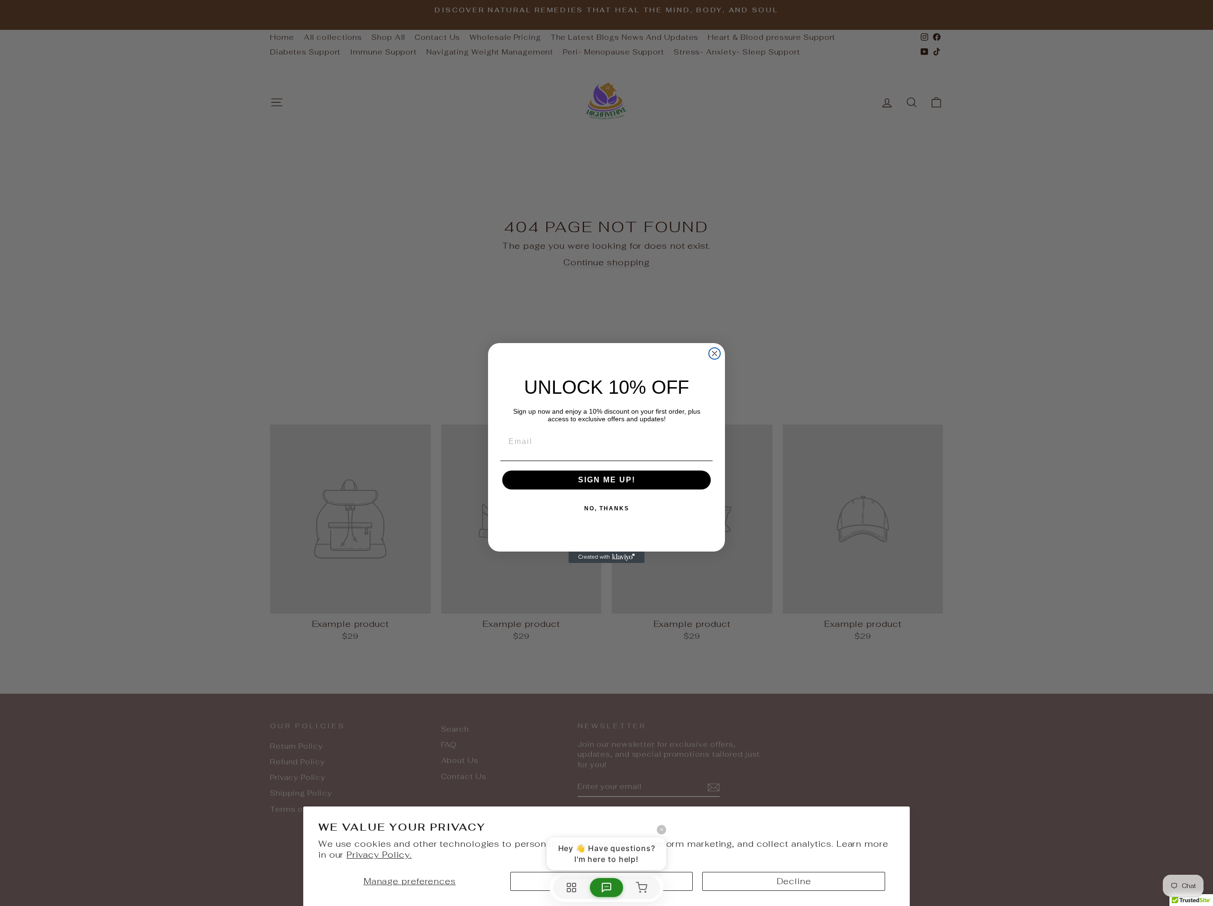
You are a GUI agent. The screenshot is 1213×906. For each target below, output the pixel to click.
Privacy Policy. (379, 854)
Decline (794, 881)
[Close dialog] (714, 353)
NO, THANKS (606, 508)
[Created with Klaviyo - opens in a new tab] (606, 557)
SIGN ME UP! (606, 480)
